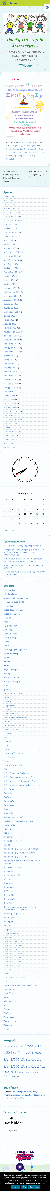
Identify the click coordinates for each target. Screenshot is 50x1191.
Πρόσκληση (28, 149)
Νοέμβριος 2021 (10, 384)
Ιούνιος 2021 (9, 395)
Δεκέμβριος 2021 (11, 380)
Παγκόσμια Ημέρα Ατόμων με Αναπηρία (21, 849)
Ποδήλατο (7, 891)
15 (37, 514)
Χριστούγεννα (9, 1021)
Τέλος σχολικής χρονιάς (29, 152)
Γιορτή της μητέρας (11, 678)
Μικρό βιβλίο (9, 825)
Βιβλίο (6, 658)
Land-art (7, 618)
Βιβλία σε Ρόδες (10, 654)
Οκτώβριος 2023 (10, 308)
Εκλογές (7, 749)
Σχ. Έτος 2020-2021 (12, 945)
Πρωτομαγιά (8, 921)
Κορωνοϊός (8, 813)
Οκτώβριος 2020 (10, 427)
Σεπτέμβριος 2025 (11, 232)
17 (7, 519)
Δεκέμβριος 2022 (11, 340)
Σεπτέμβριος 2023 (11, 312)
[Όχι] (46, 1181)
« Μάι (5, 530)
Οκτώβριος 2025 (10, 228)
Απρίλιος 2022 (9, 364)
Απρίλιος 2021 (9, 403)
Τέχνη (6, 981)
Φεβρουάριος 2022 (11, 372)
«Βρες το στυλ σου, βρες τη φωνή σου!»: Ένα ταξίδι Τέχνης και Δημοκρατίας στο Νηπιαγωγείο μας (24, 552)
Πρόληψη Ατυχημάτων (13, 914)
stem (5, 622)
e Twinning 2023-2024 (13, 602)
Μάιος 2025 (8, 240)
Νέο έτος (7, 833)
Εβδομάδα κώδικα (11, 729)
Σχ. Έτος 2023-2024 (23, 155)
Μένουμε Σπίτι (10, 1046)
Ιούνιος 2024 (9, 276)
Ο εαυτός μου (9, 837)
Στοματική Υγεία (10, 933)
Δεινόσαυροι (9, 701)
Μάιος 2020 (8, 443)
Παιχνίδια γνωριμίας (12, 867)
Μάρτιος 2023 (9, 328)
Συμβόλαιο (8, 937)
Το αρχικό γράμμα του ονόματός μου (20, 985)
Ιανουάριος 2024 (11, 296)
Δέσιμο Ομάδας (10, 705)
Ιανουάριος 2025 (11, 256)
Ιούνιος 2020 (9, 439)
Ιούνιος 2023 (9, 316)
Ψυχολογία (8, 1029)
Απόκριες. (7, 646)
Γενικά (6, 666)
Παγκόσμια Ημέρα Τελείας (15, 857)
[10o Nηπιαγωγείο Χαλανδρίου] (25, 33)
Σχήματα (7, 969)
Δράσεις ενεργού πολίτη (14, 725)
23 (43, 519)
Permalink (10, 159)
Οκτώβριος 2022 (10, 348)
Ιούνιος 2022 (9, 356)
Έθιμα (5, 737)
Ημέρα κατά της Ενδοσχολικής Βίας (19, 781)
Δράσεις (7, 721)
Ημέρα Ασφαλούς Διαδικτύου (16, 773)
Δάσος (6, 697)
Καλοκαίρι (17, 149)
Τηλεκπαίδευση (11, 1076)
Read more (34, 1187)
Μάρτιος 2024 (9, 288)
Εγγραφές (7, 733)
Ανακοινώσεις (9, 638)
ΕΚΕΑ (5, 745)
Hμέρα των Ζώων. (11, 614)
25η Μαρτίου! (9, 590)
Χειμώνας (7, 1009)
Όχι (24, 1187)
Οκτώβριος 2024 (10, 268)
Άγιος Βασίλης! (10, 634)
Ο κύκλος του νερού (12, 841)
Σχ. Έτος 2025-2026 (12, 965)
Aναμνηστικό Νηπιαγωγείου (15, 598)
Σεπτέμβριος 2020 (11, 431)
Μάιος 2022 (8, 360)
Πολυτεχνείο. (9, 899)
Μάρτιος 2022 (9, 368)
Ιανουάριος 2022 (11, 376)
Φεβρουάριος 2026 (11, 212)
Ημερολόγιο (8, 789)
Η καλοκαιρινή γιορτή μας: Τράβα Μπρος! (22, 546)
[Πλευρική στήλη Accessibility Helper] (47, 7)
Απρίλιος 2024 (9, 284)
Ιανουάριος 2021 (10, 415)
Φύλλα (6, 1005)
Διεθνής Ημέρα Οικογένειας (15, 717)
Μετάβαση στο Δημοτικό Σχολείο (18, 821)
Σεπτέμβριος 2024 (11, 272)
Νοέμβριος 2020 (10, 423)
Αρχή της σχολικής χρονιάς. (16, 650)
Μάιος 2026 (8, 200)
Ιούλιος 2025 (9, 236)
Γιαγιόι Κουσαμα (10, 670)
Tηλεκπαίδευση (10, 626)
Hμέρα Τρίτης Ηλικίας (13, 610)
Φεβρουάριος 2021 (11, 411)
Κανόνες (7, 797)
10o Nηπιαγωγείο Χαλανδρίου (25, 42)
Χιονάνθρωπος (9, 1017)
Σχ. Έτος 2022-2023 (12, 953)
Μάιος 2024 (8, 280)
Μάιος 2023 (8, 320)
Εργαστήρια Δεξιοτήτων (14, 765)
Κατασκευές (8, 805)
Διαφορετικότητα (10, 713)
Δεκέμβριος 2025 (11, 220)
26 (19, 523)
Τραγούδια (8, 993)
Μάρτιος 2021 (9, 407)
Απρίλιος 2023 (9, 324)
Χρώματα (7, 1025)
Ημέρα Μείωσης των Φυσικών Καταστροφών (23, 785)
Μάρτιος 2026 (9, 208)
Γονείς (6, 685)
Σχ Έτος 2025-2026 (31, 1072)
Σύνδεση (14, 3)
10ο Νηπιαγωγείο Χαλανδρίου (22, 146)
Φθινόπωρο (8, 997)
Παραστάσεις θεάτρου (13, 875)
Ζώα (5, 769)
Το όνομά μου (9, 989)
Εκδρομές (7, 741)
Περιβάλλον (8, 887)
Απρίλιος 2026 (9, 204)
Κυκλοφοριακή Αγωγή (13, 817)
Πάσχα (6, 879)
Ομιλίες (6, 845)
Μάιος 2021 (8, 399)
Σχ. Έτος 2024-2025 (12, 961)
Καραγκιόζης (9, 801)
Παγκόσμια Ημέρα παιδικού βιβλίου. (19, 853)
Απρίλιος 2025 (9, 244)
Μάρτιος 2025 (9, 248)
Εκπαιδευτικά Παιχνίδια (13, 753)
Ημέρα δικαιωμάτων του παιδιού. (18, 777)
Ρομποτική (8, 925)
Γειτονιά (6, 662)
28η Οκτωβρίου (10, 594)
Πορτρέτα (7, 903)
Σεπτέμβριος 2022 (11, 352)
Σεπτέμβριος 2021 (11, 391)
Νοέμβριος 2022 (10, 344)
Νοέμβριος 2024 (10, 264)
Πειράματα (8, 883)
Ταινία (6, 973)
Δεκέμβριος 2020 (11, 419)
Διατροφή (7, 709)
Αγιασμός (7, 630)
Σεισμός (7, 929)
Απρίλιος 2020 (9, 447)
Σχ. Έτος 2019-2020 (12, 941)
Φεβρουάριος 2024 (11, 292)
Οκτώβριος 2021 (10, 388)
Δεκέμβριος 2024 (11, 260)
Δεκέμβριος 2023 (11, 300)
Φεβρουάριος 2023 (11, 332)
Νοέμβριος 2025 (10, 224)
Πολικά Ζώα (8, 895)
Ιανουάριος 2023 (11, 336)
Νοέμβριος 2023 (10, 304)
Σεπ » (12, 530)
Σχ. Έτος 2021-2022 (12, 949)
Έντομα (6, 761)
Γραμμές (7, 689)
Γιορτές (9, 149)
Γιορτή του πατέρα (11, 682)
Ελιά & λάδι (8, 757)
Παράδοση (8, 871)
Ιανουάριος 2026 (11, 216)
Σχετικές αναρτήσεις (16, 1098)
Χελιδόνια (7, 1013)
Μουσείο (7, 829)
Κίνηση (6, 809)
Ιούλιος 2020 (9, 435)
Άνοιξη (6, 642)
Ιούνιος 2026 (9, 196)
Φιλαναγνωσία (9, 1001)
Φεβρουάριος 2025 (11, 252)
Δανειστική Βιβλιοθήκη (13, 693)
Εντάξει (15, 1187)
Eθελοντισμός (9, 606)
